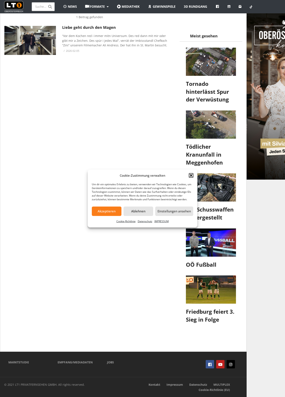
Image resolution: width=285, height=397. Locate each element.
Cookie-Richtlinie (126, 221)
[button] (191, 175)
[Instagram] (231, 364)
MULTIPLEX (221, 385)
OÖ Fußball (201, 264)
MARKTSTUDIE (18, 362)
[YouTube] (220, 364)
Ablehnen (138, 211)
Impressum (174, 385)
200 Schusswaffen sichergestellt (210, 213)
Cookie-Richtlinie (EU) (214, 390)
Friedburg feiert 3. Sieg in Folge (210, 315)
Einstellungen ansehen (174, 211)
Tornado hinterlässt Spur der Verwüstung (207, 91)
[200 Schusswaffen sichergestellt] (211, 187)
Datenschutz (145, 221)
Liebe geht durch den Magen (89, 27)
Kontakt (154, 385)
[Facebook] (210, 364)
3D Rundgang (195, 6)
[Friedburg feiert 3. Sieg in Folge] (211, 289)
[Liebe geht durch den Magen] (30, 40)
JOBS (110, 362)
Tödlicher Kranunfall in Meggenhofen (204, 154)
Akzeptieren (107, 211)
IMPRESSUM (161, 221)
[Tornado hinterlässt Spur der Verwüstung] (211, 62)
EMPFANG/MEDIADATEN (75, 362)
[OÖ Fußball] (211, 242)
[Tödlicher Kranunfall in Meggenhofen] (211, 124)
